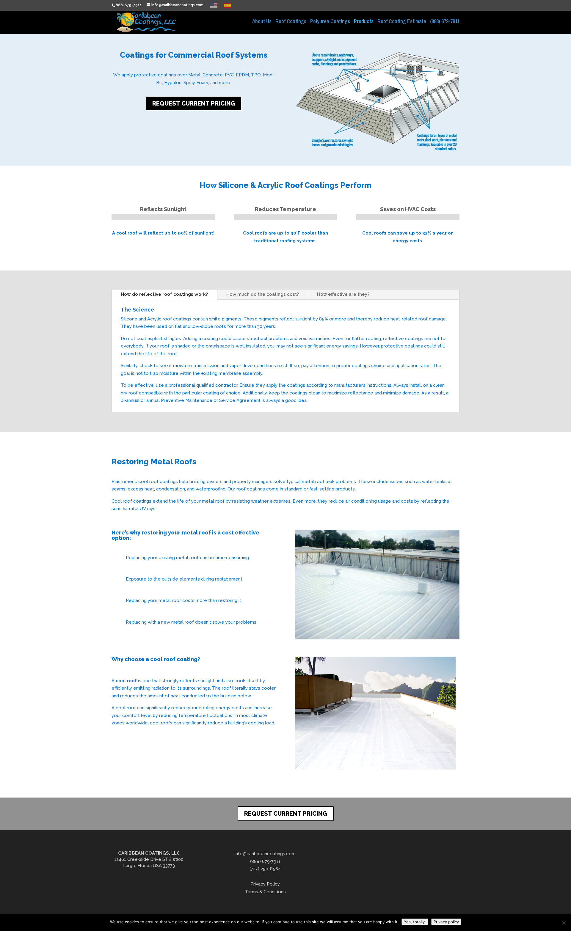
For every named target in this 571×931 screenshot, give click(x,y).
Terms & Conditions (265, 891)
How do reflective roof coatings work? (164, 294)
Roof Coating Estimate (401, 22)
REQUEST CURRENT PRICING (193, 103)
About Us (262, 22)
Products (364, 22)
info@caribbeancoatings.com (265, 853)
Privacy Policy (265, 884)
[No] (564, 923)
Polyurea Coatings (330, 22)
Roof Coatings (290, 22)
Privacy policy (446, 921)
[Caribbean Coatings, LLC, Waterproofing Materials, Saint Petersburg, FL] (385, 863)
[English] (214, 5)
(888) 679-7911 (444, 22)
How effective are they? (343, 294)
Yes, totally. (415, 921)
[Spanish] (228, 5)
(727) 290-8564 (265, 869)
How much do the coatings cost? (262, 294)
